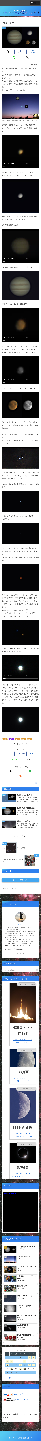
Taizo (20, 925)
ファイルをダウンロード (22, 1041)
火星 (24, 739)
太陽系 (6, 739)
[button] (27, 57)
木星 (18, 739)
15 (20, 1365)
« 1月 (5, 1378)
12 (7, 1365)
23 (25, 1369)
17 (29, 1365)
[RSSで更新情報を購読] (20, 776)
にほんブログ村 (18, 1394)
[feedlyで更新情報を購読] (30, 771)
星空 (12, 739)
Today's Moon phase (9, 1193)
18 (33, 1365)
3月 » (11, 1378)
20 (12, 1369)
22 (20, 1369)
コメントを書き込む (20, 880)
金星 (30, 739)
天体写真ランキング (21, 1399)
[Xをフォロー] (11, 771)
